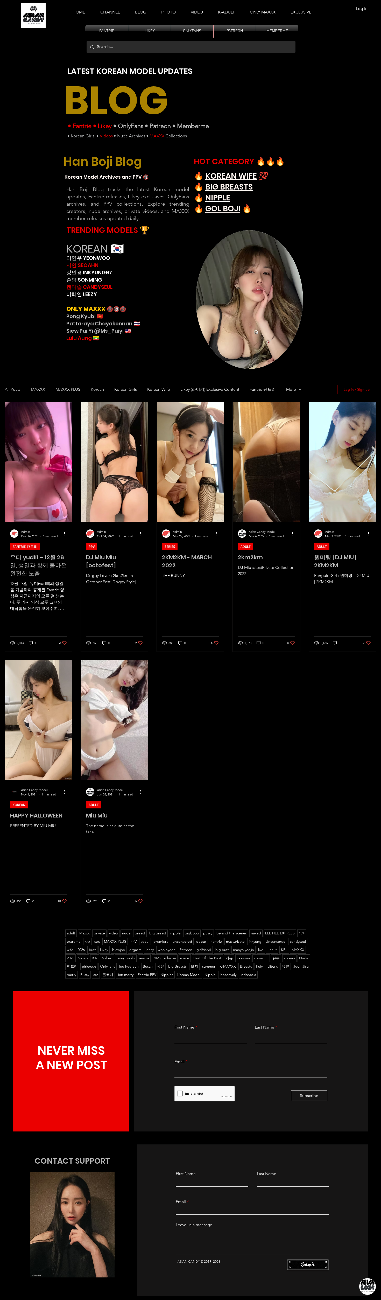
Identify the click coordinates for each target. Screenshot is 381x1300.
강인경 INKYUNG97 (89, 272)
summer (208, 966)
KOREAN (19, 804)
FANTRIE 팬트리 (25, 546)
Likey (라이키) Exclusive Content (209, 389)
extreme (74, 941)
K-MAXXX (228, 966)
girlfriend (203, 949)
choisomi (261, 958)
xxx (87, 941)
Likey (105, 126)
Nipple (210, 974)
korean (289, 958)
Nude (303, 958)
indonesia (248, 974)
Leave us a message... (195, 1225)
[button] (226, 9)
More (291, 389)
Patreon (160, 126)
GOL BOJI (222, 208)
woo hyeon (166, 949)
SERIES (170, 546)
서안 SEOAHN (82, 265)
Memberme (193, 126)
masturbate (235, 941)
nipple (175, 933)
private (99, 933)
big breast (157, 933)
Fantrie (82, 126)
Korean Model (188, 974)
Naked (107, 958)
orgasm (135, 949)
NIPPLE (217, 197)
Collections (175, 135)
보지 (194, 966)
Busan (148, 966)
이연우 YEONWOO (88, 258)
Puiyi (259, 966)
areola (144, 958)
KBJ (284, 949)
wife (70, 949)
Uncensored (276, 941)
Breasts (246, 966)
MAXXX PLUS (67, 389)
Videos (106, 135)
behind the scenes (231, 933)
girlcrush (89, 966)
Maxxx (84, 933)
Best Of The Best (207, 958)
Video (83, 958)
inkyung (255, 941)
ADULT (246, 546)
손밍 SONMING (84, 279)
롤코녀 (107, 974)
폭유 (160, 966)
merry (71, 974)
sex (97, 941)
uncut (272, 949)
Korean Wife (158, 389)
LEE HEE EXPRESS (280, 933)
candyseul (298, 941)
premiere (160, 941)
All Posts (12, 389)
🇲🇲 (95, 338)
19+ (302, 933)
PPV (92, 546)
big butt (222, 949)
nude (126, 933)
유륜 (285, 966)
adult (71, 933)
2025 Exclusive (164, 958)
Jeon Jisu (301, 966)
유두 (276, 958)
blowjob (118, 949)
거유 (229, 958)
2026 (81, 949)
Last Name (264, 1027)
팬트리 (72, 966)
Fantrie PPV (147, 974)
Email (179, 1062)
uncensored (182, 941)
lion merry (125, 974)
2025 (70, 958)
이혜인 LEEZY (81, 294)
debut (201, 941)
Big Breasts (177, 966)
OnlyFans (130, 126)
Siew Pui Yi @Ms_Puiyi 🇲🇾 (98, 330)
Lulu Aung (79, 338)
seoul (145, 941)
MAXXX (157, 135)
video (113, 933)
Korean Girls (82, 135)
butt (92, 949)
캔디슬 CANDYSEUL (89, 287)
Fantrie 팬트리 (263, 389)
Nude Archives (131, 135)
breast (140, 933)
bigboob (192, 933)
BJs (94, 958)
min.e (184, 958)
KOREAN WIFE (231, 175)
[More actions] (66, 533)
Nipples (166, 974)
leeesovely (228, 974)
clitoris (272, 966)
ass (95, 974)
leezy (150, 949)
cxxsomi (243, 958)
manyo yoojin (243, 949)
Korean (97, 389)
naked (256, 933)
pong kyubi (126, 958)
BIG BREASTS (229, 186)
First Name (184, 1027)
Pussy (84, 974)
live (260, 949)
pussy (207, 933)
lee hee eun (129, 966)
